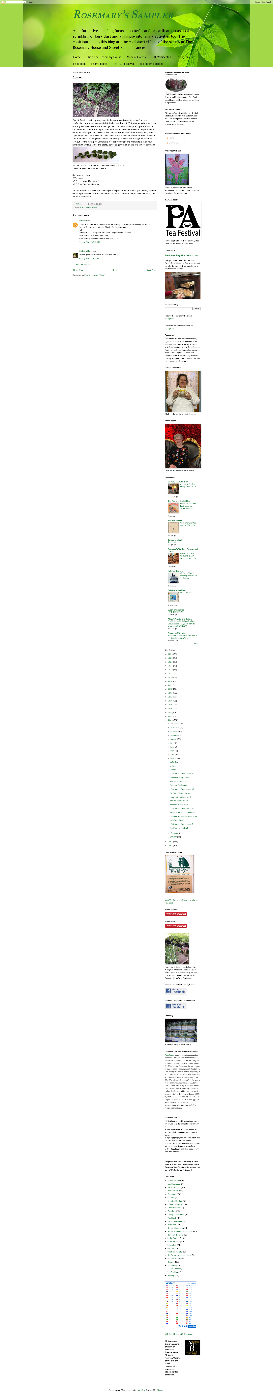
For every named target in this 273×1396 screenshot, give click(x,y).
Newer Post (78, 270)
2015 (170, 697)
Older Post (151, 270)
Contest (170, 1197)
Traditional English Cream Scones (182, 255)
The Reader (172, 542)
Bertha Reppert (173, 1187)
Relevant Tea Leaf (175, 571)
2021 (170, 673)
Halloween (171, 1224)
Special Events (136, 57)
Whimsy (170, 1275)
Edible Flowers (173, 1207)
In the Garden (85, 208)
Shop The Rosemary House (103, 57)
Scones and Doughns (177, 633)
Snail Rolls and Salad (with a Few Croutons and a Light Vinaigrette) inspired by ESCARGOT (182, 623)
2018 (170, 685)
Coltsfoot (174, 766)
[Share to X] (94, 204)
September (175, 735)
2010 (170, 716)
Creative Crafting (174, 1201)
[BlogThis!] (92, 204)
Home (77, 57)
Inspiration (171, 1245)
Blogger (160, 1390)
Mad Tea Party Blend (179, 828)
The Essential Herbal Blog (179, 501)
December (175, 723)
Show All (197, 644)
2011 (170, 712)
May (172, 751)
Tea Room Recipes (151, 63)
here (172, 121)
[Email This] (89, 204)
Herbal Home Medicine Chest (180, 1231)
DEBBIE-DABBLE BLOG (178, 482)
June (172, 747)
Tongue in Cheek (175, 540)
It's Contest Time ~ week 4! (182, 789)
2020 (170, 677)
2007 (170, 845)
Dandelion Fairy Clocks (180, 777)
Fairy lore (171, 1211)
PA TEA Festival (124, 63)
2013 (170, 704)
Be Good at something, (180, 793)
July (172, 743)
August (173, 739)
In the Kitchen (173, 1241)
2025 (170, 658)
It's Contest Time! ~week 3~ (182, 808)
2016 (170, 693)
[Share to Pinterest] (100, 204)
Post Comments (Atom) (94, 275)
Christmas (171, 1194)
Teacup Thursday (174, 1269)
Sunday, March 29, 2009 (89, 242)
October (174, 731)
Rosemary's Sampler (123, 14)
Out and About (173, 1258)
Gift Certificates (161, 57)
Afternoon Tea (173, 1180)
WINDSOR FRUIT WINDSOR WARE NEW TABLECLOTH (188, 556)
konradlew (141, 1390)
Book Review (173, 1191)
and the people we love (179, 801)
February (174, 833)
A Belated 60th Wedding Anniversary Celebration (188, 575)
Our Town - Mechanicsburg (179, 1255)
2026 (170, 654)
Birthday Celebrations (179, 785)
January (173, 837)
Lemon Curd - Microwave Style (183, 816)
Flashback (171, 1218)
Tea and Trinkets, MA (179, 781)
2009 (170, 720)
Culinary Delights (174, 1204)
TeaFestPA (172, 1272)
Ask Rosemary (173, 1184)
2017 (170, 689)
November (175, 727)
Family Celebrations (175, 1214)
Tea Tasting (172, 1265)
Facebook (79, 63)
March (173, 758)
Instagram (183, 57)
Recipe (94, 208)
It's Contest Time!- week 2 (181, 824)
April (172, 754)
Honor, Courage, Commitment (183, 812)
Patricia (82, 220)
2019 (170, 681)
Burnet (173, 770)
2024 (170, 662)
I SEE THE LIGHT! (175, 612)
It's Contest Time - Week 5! (182, 773)
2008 (170, 841)
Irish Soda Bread (177, 820)
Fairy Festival (99, 63)
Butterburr (174, 762)
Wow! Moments (186, 593)
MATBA (170, 1248)
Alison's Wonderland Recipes (180, 619)
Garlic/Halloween (174, 1221)
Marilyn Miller (84, 251)
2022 (170, 669)
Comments (173, 143)
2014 (170, 701)
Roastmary (169, 1055)
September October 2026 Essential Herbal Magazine (188, 505)
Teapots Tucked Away (179, 805)
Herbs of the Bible (175, 1235)
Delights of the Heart (177, 590)
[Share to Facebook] (97, 204)
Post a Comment (83, 264)
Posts (171, 138)
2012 (170, 708)
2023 (170, 666)
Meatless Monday (175, 1252)
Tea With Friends (175, 520)
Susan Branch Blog (176, 610)
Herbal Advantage (175, 1228)
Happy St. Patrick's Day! (180, 797)
